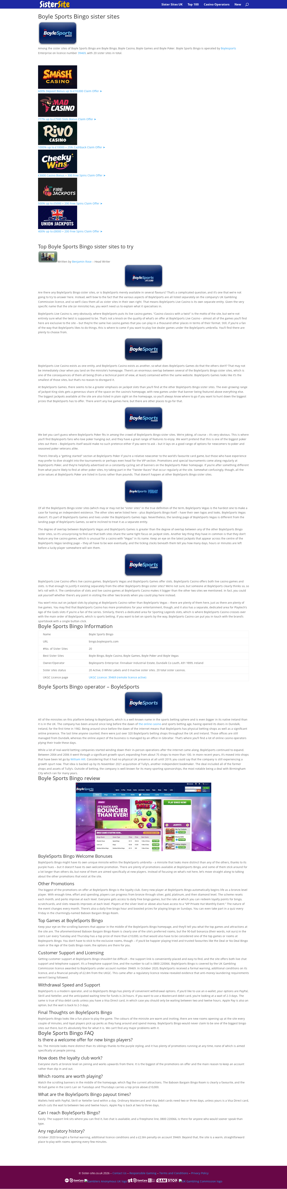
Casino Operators (216, 4)
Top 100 (193, 4)
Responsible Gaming (142, 1173)
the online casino (150, 724)
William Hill (77, 759)
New (237, 4)
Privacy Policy (200, 1173)
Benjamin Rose (82, 261)
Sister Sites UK (172, 4)
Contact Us (119, 1173)
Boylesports (228, 48)
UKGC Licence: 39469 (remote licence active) (117, 677)
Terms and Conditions (173, 1173)
